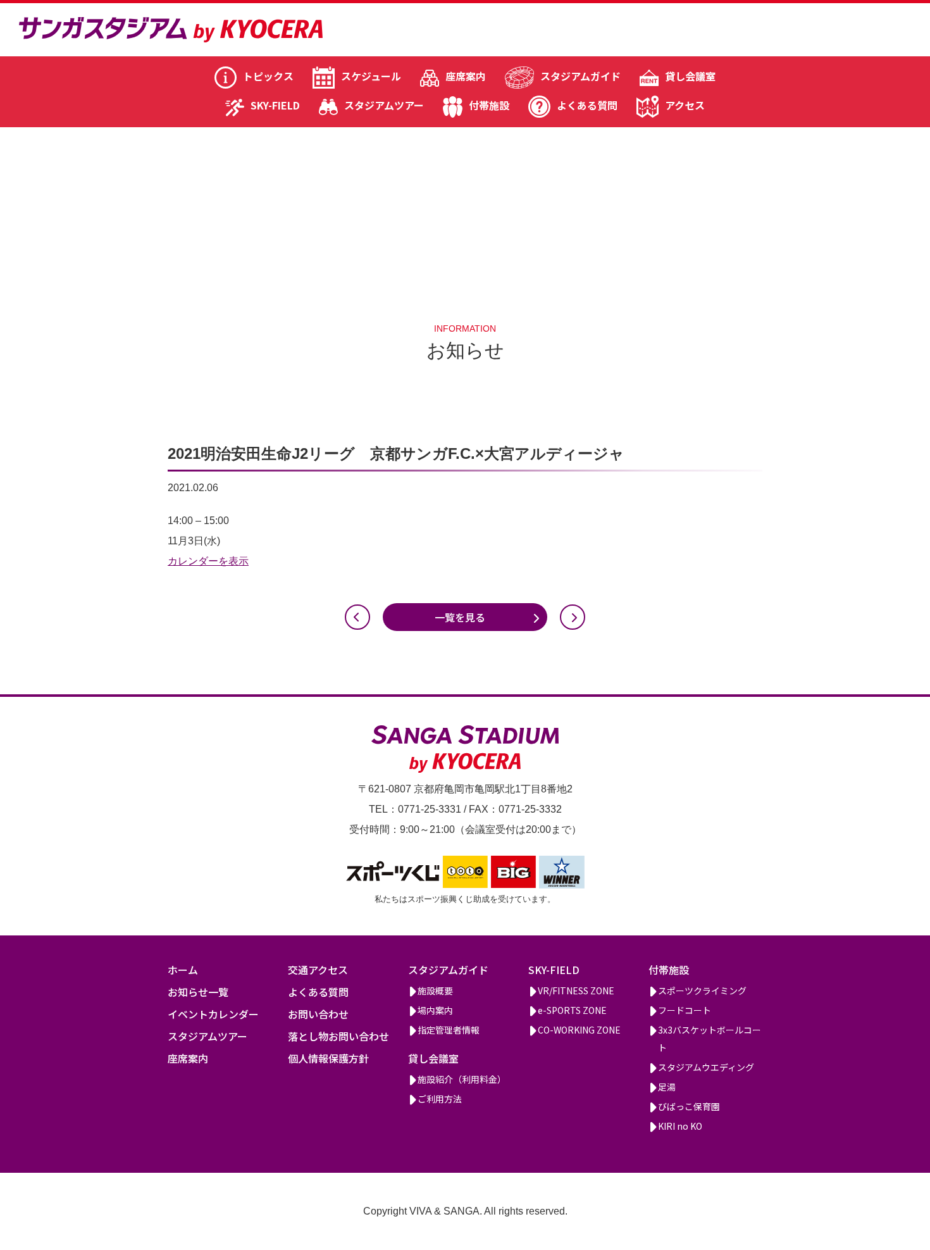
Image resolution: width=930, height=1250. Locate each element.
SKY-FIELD (275, 105)
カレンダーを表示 (208, 561)
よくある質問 (587, 105)
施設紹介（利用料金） (462, 1079)
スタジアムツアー (384, 105)
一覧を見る (460, 617)
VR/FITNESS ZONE (576, 990)
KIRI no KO (680, 1126)
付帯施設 (489, 105)
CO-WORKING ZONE (579, 1029)
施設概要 (435, 990)
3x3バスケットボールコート (709, 1038)
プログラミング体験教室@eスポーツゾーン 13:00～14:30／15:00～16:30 (357, 617)
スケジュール (371, 76)
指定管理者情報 (449, 1029)
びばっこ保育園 (689, 1106)
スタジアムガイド (580, 76)
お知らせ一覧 (198, 991)
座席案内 (465, 76)
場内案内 (435, 1010)
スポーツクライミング (702, 990)
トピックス (268, 76)
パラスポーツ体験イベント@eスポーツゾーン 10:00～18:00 (572, 617)
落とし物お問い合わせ (338, 1036)
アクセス (685, 105)
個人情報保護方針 (328, 1058)
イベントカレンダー (213, 1014)
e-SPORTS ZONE (572, 1010)
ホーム (183, 969)
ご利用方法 (440, 1098)
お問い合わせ (318, 1014)
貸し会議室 (690, 76)
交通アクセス (318, 969)
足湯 (667, 1086)
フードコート (684, 1010)
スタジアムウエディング (706, 1067)
